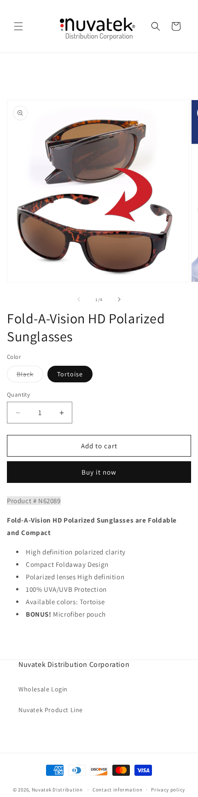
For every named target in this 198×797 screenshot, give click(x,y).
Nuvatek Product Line (50, 710)
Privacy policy (168, 789)
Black (30, 375)
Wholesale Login (43, 689)
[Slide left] (79, 299)
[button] (18, 26)
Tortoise (70, 374)
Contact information (117, 789)
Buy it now (99, 472)
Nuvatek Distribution (57, 789)
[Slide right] (119, 299)
